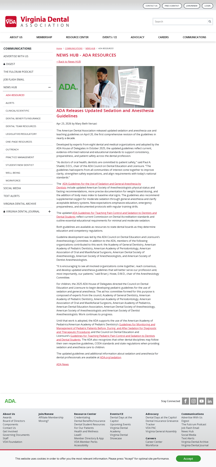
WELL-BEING (13, 172)
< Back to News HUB (68, 61)
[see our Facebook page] (185, 401)
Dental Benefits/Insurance (89, 421)
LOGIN (207, 5)
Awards (7, 417)
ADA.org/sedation (110, 357)
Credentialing (82, 417)
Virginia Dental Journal (194, 445)
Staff (5, 438)
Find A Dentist (172, 5)
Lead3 (77, 435)
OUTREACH (12, 149)
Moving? (44, 421)
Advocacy (152, 414)
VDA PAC (151, 428)
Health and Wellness (86, 431)
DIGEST (10, 64)
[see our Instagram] (193, 401)
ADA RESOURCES (15, 95)
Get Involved (10, 431)
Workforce (152, 445)
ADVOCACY (137, 37)
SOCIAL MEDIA (12, 188)
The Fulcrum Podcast (193, 424)
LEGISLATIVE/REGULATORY (21, 133)
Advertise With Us (191, 417)
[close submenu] (49, 87)
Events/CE (116, 414)
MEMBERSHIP (44, 37)
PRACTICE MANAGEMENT (20, 157)
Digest (185, 421)
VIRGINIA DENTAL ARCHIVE (19, 203)
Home (59, 48)
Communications (192, 414)
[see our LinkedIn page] (209, 401)
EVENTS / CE (110, 37)
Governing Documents (16, 435)
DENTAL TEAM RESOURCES (21, 126)
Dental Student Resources (89, 424)
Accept (188, 459)
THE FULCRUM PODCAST (18, 72)
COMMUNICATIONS (194, 37)
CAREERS (163, 37)
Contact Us (151, 5)
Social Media (188, 435)
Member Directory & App (89, 438)
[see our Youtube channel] (201, 401)
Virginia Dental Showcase (119, 436)
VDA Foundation (12, 442)
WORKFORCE (13, 180)
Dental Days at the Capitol (161, 417)
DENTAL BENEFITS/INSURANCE (23, 118)
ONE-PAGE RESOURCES (19, 141)
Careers (151, 438)
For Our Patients (84, 428)
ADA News (62, 364)
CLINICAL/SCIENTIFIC (17, 110)
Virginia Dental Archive (194, 442)
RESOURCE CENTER (77, 37)
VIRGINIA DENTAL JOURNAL (23, 211)
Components (10, 424)
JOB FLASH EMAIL (13, 79)
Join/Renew (191, 5)
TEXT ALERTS (11, 196)
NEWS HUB (10, 87)
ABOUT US (16, 37)
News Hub (187, 431)
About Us (9, 414)
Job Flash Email (190, 428)
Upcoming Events (120, 424)
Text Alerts (187, 438)
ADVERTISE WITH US (15, 56)
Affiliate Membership (51, 417)
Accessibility (81, 445)
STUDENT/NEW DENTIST (20, 164)
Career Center (154, 442)
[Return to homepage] (37, 21)
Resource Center (85, 414)
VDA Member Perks (85, 442)
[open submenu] (49, 211)
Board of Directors (14, 421)
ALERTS (10, 102)
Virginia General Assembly (161, 431)
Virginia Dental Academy (119, 429)
